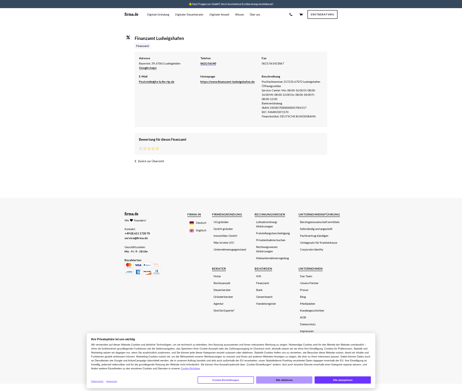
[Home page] (131, 14)
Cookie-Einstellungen (225, 380)
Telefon (205, 58)
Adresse (144, 58)
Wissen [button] (239, 14)
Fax (264, 58)
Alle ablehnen (284, 380)
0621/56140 (208, 63)
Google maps (148, 67)
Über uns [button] (255, 14)
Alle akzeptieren (343, 380)
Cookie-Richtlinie (190, 368)
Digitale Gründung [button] (158, 14)
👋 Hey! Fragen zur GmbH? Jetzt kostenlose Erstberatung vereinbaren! (231, 3)
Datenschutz (97, 381)
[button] (195, 223)
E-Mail (143, 76)
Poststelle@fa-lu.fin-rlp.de (156, 81)
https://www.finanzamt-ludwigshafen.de (227, 81)
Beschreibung (271, 76)
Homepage (207, 76)
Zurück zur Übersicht (151, 161)
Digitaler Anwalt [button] (219, 14)
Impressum (111, 381)
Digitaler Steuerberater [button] (189, 14)
